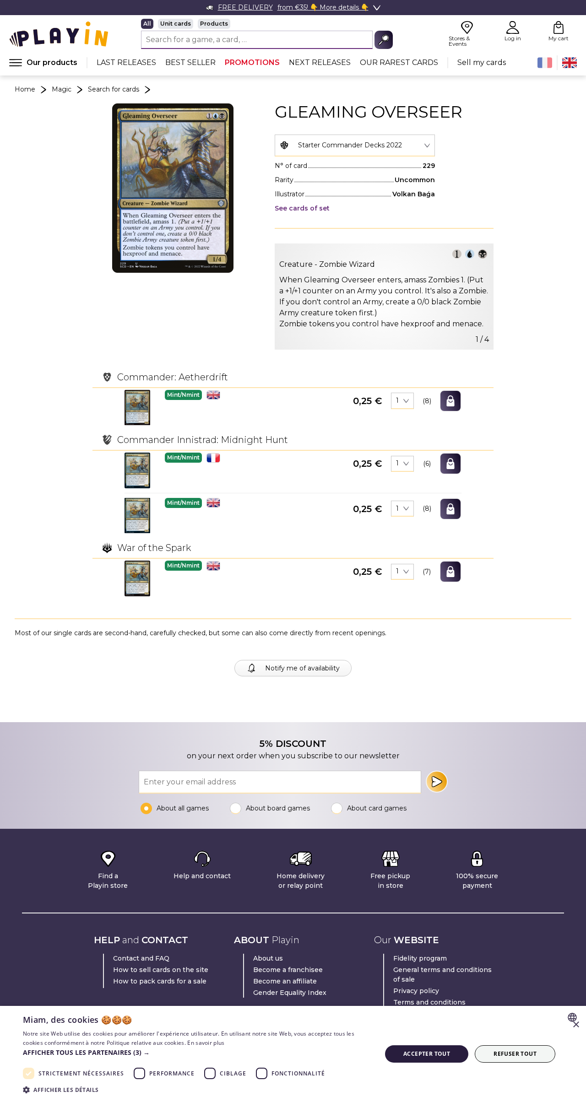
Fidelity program (420, 958)
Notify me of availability (302, 668)
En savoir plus (205, 1043)
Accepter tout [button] (426, 1054)
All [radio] (147, 23)
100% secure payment (477, 881)
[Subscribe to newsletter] (437, 782)
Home (25, 89)
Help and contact (202, 876)
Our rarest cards (399, 62)
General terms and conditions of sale (442, 974)
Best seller (190, 62)
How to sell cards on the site (160, 970)
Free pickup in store (390, 881)
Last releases (126, 62)
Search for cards (113, 89)
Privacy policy (416, 991)
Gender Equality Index (289, 993)
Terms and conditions (429, 1002)
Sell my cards (481, 62)
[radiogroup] (267, 24)
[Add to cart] (450, 401)
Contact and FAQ (141, 958)
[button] (137, 407)
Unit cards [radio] (175, 23)
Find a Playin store (108, 881)
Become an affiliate (285, 981)
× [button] (575, 1024)
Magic (61, 89)
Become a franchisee (288, 970)
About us (268, 958)
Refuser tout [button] (515, 1054)
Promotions (252, 62)
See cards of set (302, 208)
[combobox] (355, 146)
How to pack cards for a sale (159, 981)
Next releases (320, 62)
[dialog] (293, 1054)
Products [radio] (214, 23)
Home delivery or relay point (301, 881)
